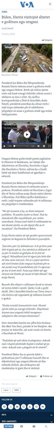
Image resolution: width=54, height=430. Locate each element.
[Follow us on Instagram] (23, 406)
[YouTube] (34, 426)
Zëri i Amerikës (14, 128)
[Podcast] (36, 406)
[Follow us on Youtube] (17, 406)
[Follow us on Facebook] (4, 406)
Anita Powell (7, 28)
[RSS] (30, 406)
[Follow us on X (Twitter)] (10, 406)
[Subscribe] (42, 406)
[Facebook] (21, 426)
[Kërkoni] (46, 426)
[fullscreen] (49, 146)
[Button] (47, 40)
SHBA (4, 12)
